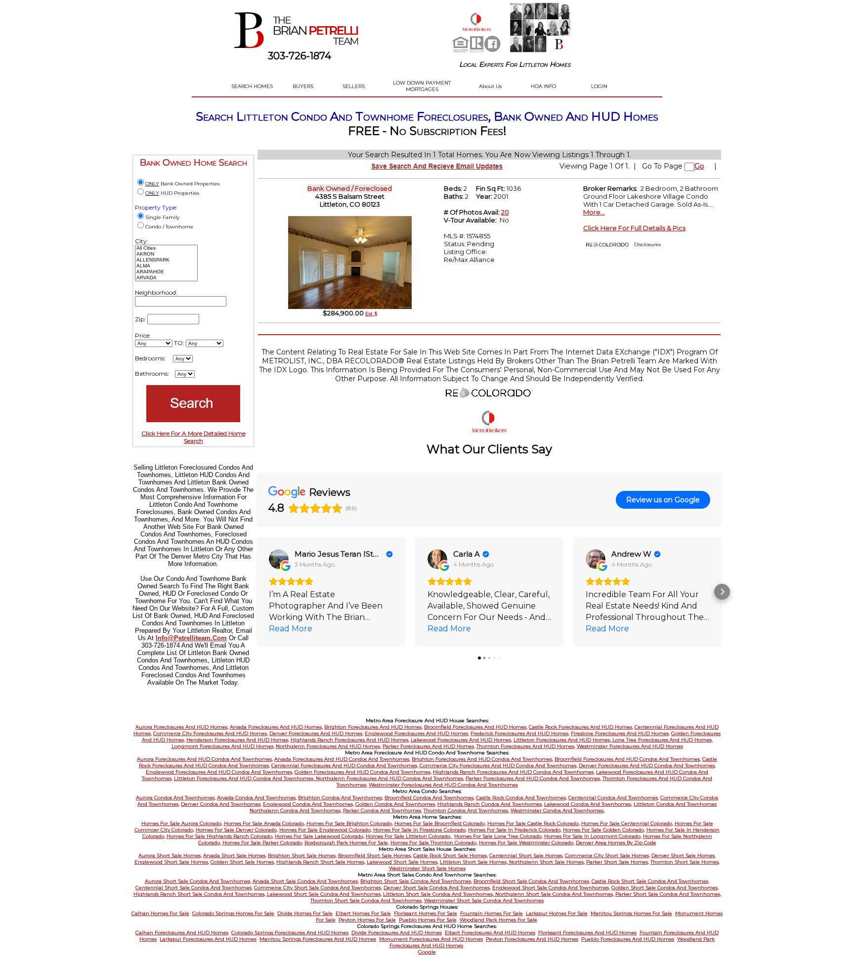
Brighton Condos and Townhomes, (340, 797)
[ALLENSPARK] (166, 260)
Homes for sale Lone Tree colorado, (498, 836)
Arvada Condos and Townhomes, (257, 797)
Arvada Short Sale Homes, (234, 855)
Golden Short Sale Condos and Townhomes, (665, 887)
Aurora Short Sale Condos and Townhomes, (198, 881)
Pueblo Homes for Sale (428, 920)
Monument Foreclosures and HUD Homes (431, 939)
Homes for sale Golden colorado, (604, 830)
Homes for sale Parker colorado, (262, 842)
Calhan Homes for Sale (160, 913)
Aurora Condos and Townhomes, (175, 797)
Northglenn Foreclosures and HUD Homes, (328, 746)
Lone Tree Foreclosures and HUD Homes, (662, 740)
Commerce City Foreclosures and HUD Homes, (210, 733)
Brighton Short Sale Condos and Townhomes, (416, 881)
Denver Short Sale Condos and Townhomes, (437, 887)
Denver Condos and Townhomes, (221, 804)
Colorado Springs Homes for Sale (233, 913)
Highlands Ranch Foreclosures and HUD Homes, (350, 740)
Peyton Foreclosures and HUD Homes (532, 939)
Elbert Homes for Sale (363, 913)
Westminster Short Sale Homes (427, 868)
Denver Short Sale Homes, (683, 855)
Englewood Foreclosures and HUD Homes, (417, 733)
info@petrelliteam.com (191, 638)
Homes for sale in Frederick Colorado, (514, 830)
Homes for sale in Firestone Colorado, (420, 830)
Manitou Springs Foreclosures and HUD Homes (317, 939)
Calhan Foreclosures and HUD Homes (181, 932)
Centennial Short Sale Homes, (526, 855)
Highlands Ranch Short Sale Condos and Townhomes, (199, 894)
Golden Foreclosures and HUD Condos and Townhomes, (363, 772)
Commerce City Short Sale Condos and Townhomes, (318, 887)
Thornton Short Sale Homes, (685, 862)
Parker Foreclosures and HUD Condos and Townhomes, (533, 778)
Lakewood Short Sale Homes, (402, 862)
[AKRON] (166, 254)
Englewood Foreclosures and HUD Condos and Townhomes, (219, 772)
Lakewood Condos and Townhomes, (588, 804)
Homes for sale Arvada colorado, (264, 823)
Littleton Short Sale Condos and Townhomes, (439, 894)
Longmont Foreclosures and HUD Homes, (222, 746)
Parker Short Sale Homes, (617, 862)
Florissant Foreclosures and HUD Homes (587, 932)
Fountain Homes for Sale (491, 913)
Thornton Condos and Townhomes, (466, 810)
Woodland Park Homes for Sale (498, 920)
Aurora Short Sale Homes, (170, 855)
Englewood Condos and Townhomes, (308, 804)
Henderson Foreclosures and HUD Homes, (237, 740)
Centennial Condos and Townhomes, (613, 797)
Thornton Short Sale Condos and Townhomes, (366, 900)
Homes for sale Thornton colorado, (433, 842)
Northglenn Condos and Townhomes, (296, 810)
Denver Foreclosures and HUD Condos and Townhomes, (647, 765)
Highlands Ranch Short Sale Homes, (320, 862)
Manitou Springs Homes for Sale (631, 913)
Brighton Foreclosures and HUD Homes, (373, 727)
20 (505, 212)
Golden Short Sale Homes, (243, 862)
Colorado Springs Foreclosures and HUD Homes (289, 932)
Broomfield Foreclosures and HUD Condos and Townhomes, (628, 759)
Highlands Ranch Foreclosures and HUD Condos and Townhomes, (514, 772)
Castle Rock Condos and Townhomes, (521, 797)
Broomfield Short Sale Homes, (375, 855)
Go (699, 166)
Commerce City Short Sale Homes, (607, 855)
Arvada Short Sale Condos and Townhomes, (306, 881)
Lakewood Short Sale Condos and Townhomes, (324, 894)
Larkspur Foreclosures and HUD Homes (208, 939)
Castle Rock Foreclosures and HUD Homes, (581, 727)
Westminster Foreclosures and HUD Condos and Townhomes (443, 785)
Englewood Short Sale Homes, (171, 862)
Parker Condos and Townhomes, (382, 810)
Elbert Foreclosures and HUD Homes (490, 932)
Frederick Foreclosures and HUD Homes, (519, 733)
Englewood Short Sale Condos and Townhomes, (551, 887)
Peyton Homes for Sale (367, 920)
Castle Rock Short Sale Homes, (450, 855)
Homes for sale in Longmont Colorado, (592, 836)
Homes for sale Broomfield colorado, (440, 823)
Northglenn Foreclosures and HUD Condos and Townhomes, (390, 778)
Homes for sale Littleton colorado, (409, 836)
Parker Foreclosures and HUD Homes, (429, 746)
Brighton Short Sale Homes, (302, 855)
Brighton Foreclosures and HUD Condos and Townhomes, (482, 759)
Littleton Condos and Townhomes (675, 804)
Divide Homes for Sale (305, 913)
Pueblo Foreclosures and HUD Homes (627, 939)
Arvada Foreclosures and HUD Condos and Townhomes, (342, 759)
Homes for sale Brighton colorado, (349, 823)
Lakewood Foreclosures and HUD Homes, (461, 740)
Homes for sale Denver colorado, (237, 830)
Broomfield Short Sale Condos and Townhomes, (531, 881)
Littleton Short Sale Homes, (474, 862)
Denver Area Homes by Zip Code (616, 842)
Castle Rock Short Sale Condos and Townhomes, (650, 881)
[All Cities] (166, 248)
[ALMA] (166, 266)
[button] (256, 592)
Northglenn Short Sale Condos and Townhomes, (554, 894)
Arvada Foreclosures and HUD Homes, (276, 727)
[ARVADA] (166, 278)
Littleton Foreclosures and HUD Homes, (562, 740)
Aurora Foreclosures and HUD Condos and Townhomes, (205, 759)
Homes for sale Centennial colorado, (627, 823)
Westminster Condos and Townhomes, (557, 810)
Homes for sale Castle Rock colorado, (533, 823)
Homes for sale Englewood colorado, (325, 830)
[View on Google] (279, 559)
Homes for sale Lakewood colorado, (319, 836)
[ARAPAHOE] (166, 272)
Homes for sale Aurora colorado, (181, 823)
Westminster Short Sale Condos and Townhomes (484, 900)
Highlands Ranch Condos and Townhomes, (490, 804)
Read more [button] (290, 628)
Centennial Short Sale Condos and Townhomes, (194, 887)
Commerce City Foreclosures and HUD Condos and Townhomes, (498, 765)
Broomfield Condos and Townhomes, (429, 797)
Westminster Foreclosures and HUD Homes (630, 746)
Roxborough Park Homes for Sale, (346, 842)
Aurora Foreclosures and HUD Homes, (181, 727)
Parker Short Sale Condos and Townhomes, (668, 894)
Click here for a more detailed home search (193, 437)
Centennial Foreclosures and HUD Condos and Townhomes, (344, 765)
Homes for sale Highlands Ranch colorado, (220, 836)
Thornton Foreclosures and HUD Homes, (525, 746)
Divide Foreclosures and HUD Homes (396, 932)
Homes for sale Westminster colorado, (526, 842)
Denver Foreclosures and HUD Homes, (316, 733)
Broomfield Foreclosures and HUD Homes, (475, 727)
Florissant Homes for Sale (425, 913)
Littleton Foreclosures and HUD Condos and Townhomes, (245, 778)
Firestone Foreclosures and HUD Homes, (620, 733)
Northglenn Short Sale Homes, (547, 862)
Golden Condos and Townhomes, (395, 804)
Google (427, 952)
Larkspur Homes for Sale (557, 913)
